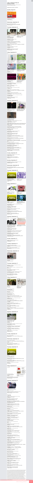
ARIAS (7, 247)
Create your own (9, 7)
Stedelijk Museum (8, 206)
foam (7, 293)
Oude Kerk (8, 330)
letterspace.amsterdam (9, 455)
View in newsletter (21, 143)
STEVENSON (8, 410)
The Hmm (8, 462)
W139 (7, 398)
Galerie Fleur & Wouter (9, 230)
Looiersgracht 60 (8, 46)
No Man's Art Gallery (9, 126)
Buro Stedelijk (8, 41)
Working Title (8, 87)
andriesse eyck (8, 92)
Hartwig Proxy (8, 137)
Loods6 (7, 43)
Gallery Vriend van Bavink (9, 323)
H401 (7, 305)
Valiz (7, 269)
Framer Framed (8, 419)
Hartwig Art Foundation (9, 120)
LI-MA (7, 412)
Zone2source (8, 439)
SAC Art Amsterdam (9, 271)
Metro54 (8, 295)
